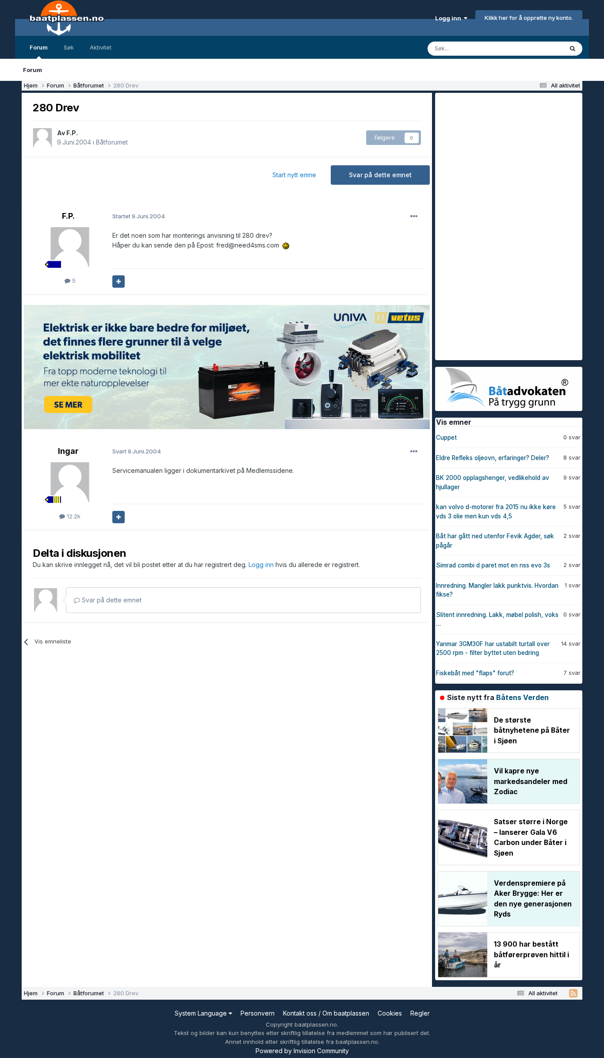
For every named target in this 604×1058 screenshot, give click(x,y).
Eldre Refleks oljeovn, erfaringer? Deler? (492, 457)
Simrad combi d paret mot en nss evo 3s (493, 565)
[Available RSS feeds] (573, 993)
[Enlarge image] (286, 245)
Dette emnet (534, 48)
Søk (69, 47)
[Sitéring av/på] (118, 281)
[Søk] (572, 49)
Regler (420, 1013)
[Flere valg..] (414, 216)
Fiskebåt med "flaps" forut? (475, 673)
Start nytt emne (294, 175)
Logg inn (449, 18)
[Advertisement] (501, 225)
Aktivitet (100, 47)
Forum (39, 47)
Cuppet (446, 437)
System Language (202, 1013)
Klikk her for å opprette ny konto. (529, 17)
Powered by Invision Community (302, 1050)
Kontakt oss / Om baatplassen (326, 1013)
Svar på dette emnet (380, 175)
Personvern (258, 1013)
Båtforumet (112, 142)
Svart (136, 451)
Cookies (390, 1013)
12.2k (72, 516)
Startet (138, 216)
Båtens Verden (522, 697)
